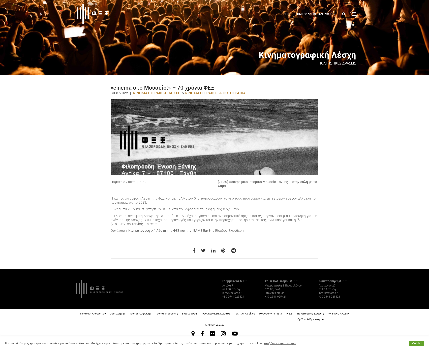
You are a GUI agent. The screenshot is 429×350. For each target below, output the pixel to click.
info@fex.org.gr (231, 293)
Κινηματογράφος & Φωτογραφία (215, 93)
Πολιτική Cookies (244, 313)
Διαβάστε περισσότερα (280, 343)
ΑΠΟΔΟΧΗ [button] (416, 343)
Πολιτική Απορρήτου (93, 313)
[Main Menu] (353, 13)
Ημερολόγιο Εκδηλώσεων (316, 14)
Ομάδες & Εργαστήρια (310, 319)
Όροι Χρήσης (117, 313)
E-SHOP (286, 14)
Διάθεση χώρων (214, 325)
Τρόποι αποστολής (166, 313)
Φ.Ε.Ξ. (289, 313)
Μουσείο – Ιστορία (270, 313)
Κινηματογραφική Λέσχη (157, 93)
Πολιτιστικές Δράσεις (310, 313)
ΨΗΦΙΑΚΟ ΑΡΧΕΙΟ (338, 313)
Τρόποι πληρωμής (140, 313)
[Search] (343, 14)
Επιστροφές (189, 313)
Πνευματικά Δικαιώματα (215, 313)
